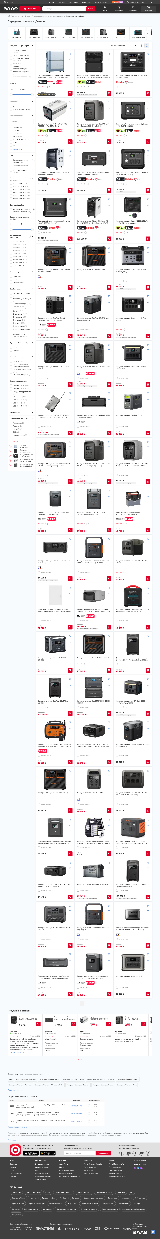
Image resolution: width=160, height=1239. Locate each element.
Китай (17, 429)
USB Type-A (20, 400)
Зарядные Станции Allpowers (78, 1085)
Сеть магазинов (16, 1173)
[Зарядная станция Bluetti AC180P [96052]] (94, 644)
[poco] (87, 1229)
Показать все (15, 149)
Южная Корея (20, 435)
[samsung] (72, 1229)
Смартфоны (16, 1192)
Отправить (44, 9)
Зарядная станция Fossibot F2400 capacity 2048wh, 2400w (26, 456)
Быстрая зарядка (22, 304)
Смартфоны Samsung (63, 1192)
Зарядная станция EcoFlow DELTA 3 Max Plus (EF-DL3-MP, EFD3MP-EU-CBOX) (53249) (132, 465)
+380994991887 (76, 1114)
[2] (46, 378)
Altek (11, 1079)
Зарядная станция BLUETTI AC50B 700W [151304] (54, 929)
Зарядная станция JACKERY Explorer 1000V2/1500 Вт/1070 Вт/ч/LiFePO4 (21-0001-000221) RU (131, 842)
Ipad (131, 1192)
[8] (85, 664)
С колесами (19, 317)
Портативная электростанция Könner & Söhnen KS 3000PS (53, 173)
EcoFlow (18, 130)
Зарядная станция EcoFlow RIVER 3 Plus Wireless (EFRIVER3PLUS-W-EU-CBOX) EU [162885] (93, 745)
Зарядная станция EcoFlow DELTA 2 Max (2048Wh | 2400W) (93, 319)
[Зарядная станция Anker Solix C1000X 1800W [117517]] (133, 353)
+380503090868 (76, 1121)
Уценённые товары (22, 77)
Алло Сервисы (90, 1167)
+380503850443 (76, 1106)
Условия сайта (40, 1180)
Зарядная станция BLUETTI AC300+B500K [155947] (93, 702)
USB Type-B (19, 403)
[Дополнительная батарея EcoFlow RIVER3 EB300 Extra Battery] (94, 401)
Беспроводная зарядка (22, 300)
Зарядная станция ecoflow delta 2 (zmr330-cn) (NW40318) (133, 745)
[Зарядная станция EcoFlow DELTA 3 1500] (94, 353)
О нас (12, 1170)
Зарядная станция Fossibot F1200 (129, 415)
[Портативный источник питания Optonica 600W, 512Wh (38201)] (133, 110)
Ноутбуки (33, 1198)
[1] (124, 184)
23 (102, 1003)
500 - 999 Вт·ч (20, 186)
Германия (18, 423)
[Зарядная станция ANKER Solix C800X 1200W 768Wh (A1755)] (133, 687)
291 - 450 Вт (19, 247)
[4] (85, 475)
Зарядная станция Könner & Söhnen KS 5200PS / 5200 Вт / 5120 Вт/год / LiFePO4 (93, 222)
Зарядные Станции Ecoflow (73, 1079)
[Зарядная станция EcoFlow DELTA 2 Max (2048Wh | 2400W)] (94, 304)
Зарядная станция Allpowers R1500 (129, 976)
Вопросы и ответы (42, 1173)
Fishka (61, 1167)
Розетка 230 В (21, 389)
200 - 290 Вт (19, 244)
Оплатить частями (66, 1170)
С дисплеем (20, 314)
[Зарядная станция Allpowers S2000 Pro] (94, 871)
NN (16, 145)
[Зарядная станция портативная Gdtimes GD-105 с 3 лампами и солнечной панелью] (94, 828)
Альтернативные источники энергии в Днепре (47, 16)
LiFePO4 (18, 282)
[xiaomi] (52, 1229)
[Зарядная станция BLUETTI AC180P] (94, 256)
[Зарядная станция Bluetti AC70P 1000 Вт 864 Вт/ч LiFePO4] (55, 256)
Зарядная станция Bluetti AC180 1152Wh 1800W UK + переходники (132, 222)
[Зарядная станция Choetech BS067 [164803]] (55, 644)
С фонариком (20, 326)
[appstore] (31, 1153)
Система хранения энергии (23, 161)
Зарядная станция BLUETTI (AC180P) (53, 793)
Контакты (13, 1176)
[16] (85, 87)
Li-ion (17, 276)
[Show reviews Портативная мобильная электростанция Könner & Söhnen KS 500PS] (49, 1020)
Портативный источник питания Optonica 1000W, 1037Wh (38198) (54, 222)
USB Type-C (20, 406)
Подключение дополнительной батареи (19, 309)
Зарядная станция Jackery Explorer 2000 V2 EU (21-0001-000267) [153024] (93, 562)
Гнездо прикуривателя (22, 393)
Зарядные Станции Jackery (128, 1079)
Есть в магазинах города (19, 51)
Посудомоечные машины (66, 1209)
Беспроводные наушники (93, 1198)
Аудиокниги (88, 1170)
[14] (85, 524)
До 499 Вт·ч (20, 183)
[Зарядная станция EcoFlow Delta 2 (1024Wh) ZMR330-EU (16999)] (55, 304)
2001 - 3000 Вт (20, 262)
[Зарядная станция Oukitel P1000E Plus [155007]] (133, 304)
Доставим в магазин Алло (21, 59)
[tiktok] (148, 1153)
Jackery (17, 136)
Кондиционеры (108, 1203)
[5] (46, 135)
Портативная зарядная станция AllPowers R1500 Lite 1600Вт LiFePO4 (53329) (132, 929)
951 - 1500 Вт (20, 256)
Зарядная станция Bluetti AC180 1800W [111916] (53, 368)
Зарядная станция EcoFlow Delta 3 (90, 793)
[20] (85, 184)
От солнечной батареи (22, 371)
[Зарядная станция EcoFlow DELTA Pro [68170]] (55, 687)
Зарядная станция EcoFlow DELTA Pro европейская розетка (131, 885)
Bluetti (17, 127)
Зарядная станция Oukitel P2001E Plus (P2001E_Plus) (131, 271)
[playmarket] (48, 1153)
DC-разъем (19, 397)
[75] (124, 232)
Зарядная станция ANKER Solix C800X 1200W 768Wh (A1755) (131, 702)
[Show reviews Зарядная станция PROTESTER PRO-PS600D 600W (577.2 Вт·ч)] (84, 1020)
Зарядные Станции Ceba (127, 1085)
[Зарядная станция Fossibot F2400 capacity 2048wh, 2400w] (133, 62)
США (16, 432)
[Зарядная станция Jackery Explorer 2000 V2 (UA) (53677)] (94, 914)
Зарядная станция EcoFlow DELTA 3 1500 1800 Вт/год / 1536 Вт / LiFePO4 (26, 465)
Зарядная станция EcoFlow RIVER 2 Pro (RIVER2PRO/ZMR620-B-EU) (131, 794)
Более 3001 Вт (20, 265)
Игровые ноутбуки (48, 1198)
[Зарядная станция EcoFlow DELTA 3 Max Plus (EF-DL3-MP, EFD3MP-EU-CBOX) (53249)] (133, 450)
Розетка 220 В (21, 386)
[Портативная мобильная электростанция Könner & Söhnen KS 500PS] (94, 159)
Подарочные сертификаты (69, 1176)
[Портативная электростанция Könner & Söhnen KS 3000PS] (55, 159)
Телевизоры (112, 1198)
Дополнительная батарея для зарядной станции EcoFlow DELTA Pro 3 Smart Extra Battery (93, 610)
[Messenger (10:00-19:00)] (141, 1168)
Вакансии (13, 1164)
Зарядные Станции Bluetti (26, 1079)
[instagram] (128, 1153)
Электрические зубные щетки (133, 1209)
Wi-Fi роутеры (140, 1198)
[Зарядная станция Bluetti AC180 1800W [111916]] (55, 353)
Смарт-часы (71, 1203)
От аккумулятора (21, 375)
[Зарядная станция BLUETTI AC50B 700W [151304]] (55, 914)
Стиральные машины (89, 1209)
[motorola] (111, 1229)
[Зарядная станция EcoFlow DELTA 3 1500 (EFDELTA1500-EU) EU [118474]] (94, 450)
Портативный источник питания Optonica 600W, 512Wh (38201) (132, 125)
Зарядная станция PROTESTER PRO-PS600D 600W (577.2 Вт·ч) (26, 460)
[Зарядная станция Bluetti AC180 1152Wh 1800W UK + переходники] (133, 207)
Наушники (75, 1198)
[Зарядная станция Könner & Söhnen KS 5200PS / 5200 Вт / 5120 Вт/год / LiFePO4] (94, 207)
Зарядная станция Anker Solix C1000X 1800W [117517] (131, 368)
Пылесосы (16, 1209)
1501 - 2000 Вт (20, 259)
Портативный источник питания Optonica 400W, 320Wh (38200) (132, 173)
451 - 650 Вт (19, 250)
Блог (36, 1170)
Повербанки (16, 1215)
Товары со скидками (21, 73)
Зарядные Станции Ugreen (103, 1085)
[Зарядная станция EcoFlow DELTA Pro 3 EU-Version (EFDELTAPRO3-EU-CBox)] (55, 401)
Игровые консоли (55, 1203)
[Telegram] (138, 1168)
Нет (16, 350)
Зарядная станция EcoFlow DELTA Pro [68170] (53, 702)
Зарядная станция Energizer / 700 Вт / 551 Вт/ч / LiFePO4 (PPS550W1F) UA (132, 610)
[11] (46, 87)
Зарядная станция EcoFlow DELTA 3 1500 (93, 367)
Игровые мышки (18, 1203)
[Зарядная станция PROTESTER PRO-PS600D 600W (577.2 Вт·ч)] (55, 110)
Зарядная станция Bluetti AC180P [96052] (93, 658)
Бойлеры (137, 1203)
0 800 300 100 (140, 1164)
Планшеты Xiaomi (18, 1198)
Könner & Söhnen (21, 139)
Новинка (17, 63)
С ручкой (19, 323)
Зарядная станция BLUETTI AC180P (91, 269)
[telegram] (134, 1153)
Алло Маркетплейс (116, 1164)
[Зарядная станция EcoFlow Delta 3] (94, 779)
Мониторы (126, 1198)
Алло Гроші (63, 1164)
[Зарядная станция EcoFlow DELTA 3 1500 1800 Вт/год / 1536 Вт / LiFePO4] (94, 110)
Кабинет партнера (116, 1173)
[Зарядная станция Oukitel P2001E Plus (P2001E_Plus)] (133, 256)
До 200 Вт (18, 241)
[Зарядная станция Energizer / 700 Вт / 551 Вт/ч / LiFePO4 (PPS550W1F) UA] (133, 596)
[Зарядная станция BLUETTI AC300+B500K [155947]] (94, 687)
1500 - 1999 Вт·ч (21, 192)
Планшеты (121, 1192)
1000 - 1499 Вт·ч (21, 189)
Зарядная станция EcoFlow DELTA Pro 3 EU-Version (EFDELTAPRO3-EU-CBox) (53, 416)
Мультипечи (47, 1209)
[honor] (128, 1229)
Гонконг (17, 426)
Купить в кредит (65, 1173)
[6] (124, 135)
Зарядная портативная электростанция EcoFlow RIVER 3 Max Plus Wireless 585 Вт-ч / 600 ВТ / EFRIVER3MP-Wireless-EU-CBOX (26, 451)
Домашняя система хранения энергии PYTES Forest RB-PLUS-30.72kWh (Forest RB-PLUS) (54, 610)
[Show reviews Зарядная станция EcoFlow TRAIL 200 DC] (14, 1020)
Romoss (17, 133)
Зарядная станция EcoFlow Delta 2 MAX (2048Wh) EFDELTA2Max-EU (53, 513)
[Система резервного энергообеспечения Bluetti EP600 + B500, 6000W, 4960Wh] (55, 62)
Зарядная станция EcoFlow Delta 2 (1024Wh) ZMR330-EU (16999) (51, 319)
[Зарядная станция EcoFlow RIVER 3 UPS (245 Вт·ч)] (55, 547)
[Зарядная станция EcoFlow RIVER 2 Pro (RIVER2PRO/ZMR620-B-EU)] (133, 779)
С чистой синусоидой (21, 330)
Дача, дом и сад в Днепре (21, 16)
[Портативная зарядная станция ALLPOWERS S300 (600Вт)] (133, 499)
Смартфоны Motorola (104, 1192)
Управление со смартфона (20, 335)
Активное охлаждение (21, 294)
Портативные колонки (89, 1203)
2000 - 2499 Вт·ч (21, 195)
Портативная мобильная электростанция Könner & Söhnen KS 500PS (93, 173)
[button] (46, 94)
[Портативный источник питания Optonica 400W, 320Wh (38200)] (133, 159)
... (97, 1003)
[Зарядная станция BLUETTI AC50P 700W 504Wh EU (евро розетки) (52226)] (55, 450)
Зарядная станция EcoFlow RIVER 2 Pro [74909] (131, 562)
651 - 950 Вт (19, 253)
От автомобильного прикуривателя (21, 365)
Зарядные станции (20, 166)
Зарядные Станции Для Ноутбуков (100, 1079)
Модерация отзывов (43, 1176)
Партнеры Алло (115, 1167)
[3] (46, 184)
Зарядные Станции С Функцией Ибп (49, 1085)
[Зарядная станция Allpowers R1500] (133, 962)
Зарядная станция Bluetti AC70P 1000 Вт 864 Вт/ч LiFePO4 (54, 271)
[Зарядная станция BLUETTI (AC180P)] (55, 779)
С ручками (19, 320)
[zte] (97, 1229)
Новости (13, 1167)
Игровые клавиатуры (37, 1203)
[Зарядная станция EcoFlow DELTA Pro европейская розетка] (133, 871)
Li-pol (16, 279)
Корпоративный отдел (117, 1176)
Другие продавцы (22, 109)
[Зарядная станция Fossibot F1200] (133, 401)
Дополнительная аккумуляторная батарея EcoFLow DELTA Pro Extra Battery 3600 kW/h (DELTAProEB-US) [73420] (132, 659)
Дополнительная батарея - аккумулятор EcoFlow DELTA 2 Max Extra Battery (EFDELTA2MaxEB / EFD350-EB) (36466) (93, 977)
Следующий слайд (149, 1035)
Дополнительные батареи (19, 171)
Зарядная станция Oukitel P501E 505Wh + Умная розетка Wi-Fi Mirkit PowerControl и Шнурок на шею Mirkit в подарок (54, 745)
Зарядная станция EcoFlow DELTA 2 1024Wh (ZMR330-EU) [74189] (91, 513)
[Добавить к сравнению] (70, 53)
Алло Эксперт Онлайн (93, 1164)
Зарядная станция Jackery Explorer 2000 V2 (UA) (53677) (93, 929)
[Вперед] (147, 33)
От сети (18, 361)
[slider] (11, 94)
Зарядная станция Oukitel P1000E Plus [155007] (131, 319)
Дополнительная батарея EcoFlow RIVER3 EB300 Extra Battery (93, 416)
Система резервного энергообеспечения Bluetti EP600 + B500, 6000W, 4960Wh (27, 446)
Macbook (63, 1198)
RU (152, 2)
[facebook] (121, 1153)
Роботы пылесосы (31, 1209)
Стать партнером (116, 1170)
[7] (85, 135)
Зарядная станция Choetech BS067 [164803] (52, 659)
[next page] (107, 1003)
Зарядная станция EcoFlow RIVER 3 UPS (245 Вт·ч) (54, 562)
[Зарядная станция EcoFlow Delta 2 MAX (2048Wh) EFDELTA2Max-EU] (55, 499)
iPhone (47, 1192)
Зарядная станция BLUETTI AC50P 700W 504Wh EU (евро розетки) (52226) (54, 465)
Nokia (16, 142)
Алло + (17, 106)
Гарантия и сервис (42, 1167)
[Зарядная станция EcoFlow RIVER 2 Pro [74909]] (133, 547)
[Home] (9, 16)
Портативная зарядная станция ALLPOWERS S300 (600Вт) (128, 513)
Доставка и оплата (42, 1164)
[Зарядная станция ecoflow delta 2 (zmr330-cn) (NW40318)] (133, 730)
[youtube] (141, 1153)
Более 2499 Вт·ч (21, 199)
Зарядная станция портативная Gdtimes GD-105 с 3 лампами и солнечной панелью (94, 842)
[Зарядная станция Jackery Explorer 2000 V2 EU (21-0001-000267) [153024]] (94, 547)
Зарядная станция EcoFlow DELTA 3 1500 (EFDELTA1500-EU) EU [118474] (93, 465)
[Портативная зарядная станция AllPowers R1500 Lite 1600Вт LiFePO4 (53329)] (133, 914)
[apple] (59, 1229)
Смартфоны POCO (84, 1192)
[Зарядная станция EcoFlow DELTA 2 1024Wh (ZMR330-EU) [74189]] (94, 499)
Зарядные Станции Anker (49, 1079)
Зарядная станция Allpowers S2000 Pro (92, 884)
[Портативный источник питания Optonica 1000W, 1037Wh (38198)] (55, 207)
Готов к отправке (21, 55)
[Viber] (135, 1168)
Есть (17, 347)
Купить (70, 93)
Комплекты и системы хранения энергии (23, 211)
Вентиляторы (124, 1203)
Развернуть (13, 1140)
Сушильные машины (110, 1209)
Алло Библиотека (91, 1173)
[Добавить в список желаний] (70, 59)
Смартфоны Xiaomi (33, 1192)
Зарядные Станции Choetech (20, 1085)
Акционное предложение (20, 68)
